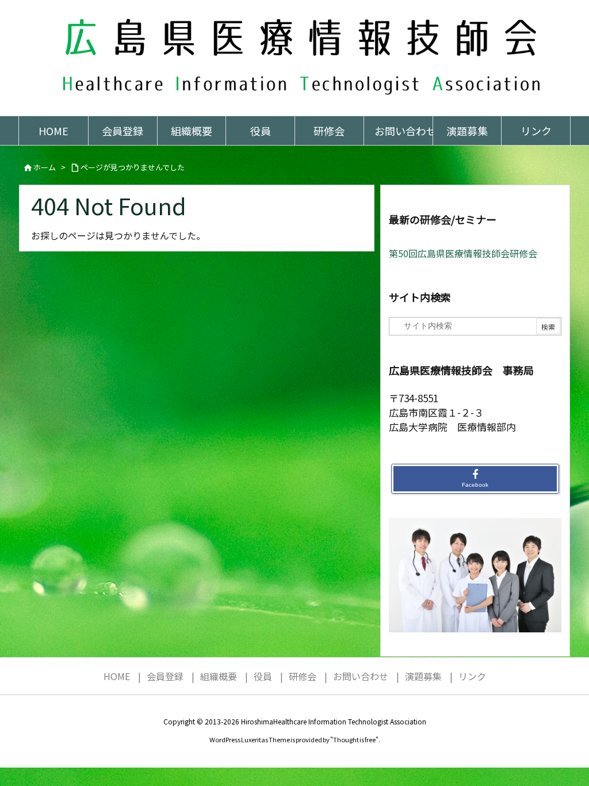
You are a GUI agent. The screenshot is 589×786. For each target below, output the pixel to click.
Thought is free (354, 739)
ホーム (44, 167)
